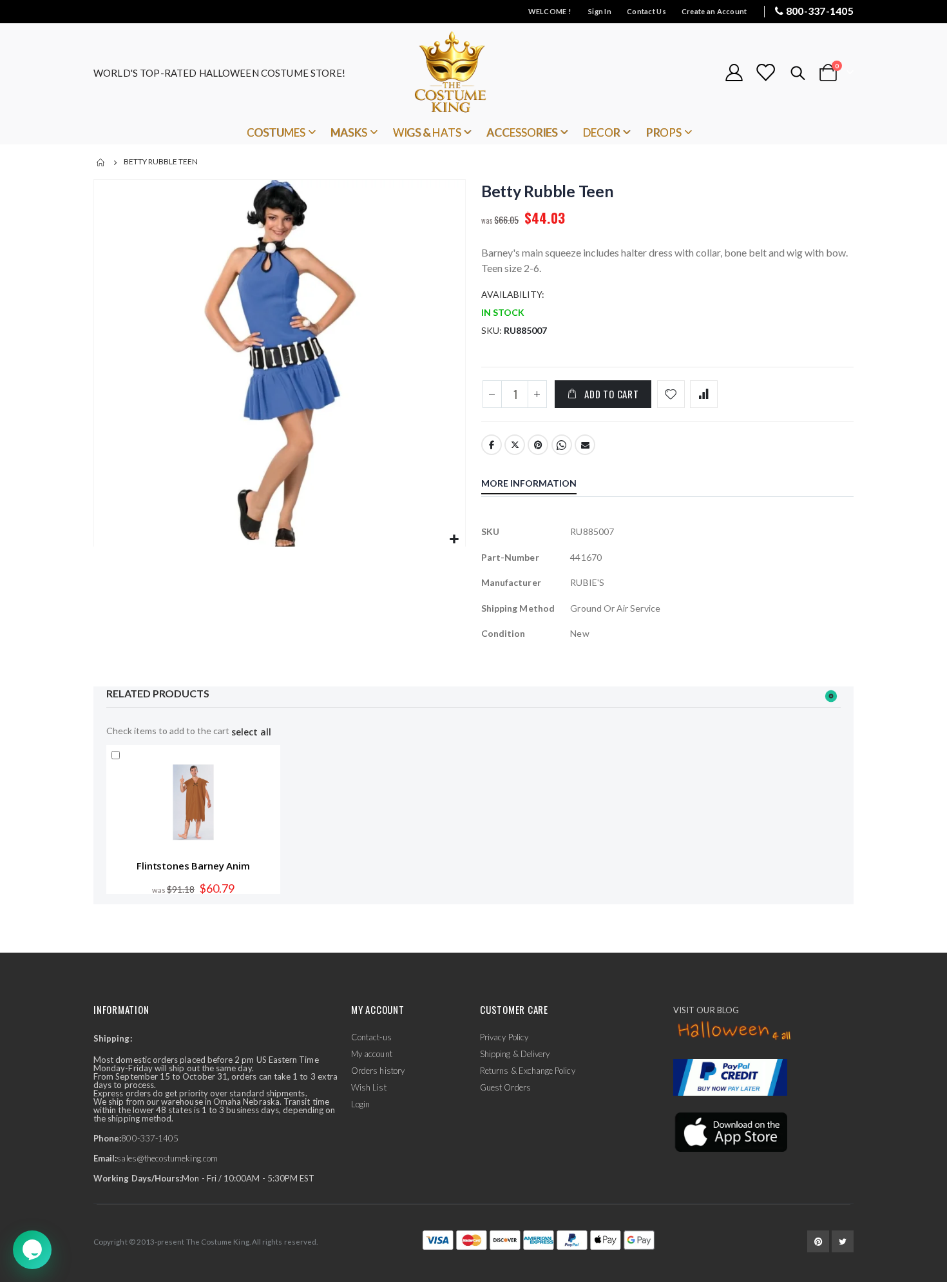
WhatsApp (561, 444)
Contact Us (646, 11)
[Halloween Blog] (734, 1031)
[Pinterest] (818, 1241)
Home (101, 162)
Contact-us (371, 1037)
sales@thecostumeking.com (167, 1158)
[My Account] (733, 72)
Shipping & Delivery (515, 1054)
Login (360, 1104)
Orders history (378, 1070)
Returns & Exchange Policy (527, 1070)
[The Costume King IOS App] (730, 1130)
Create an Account (714, 11)
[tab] (538, 484)
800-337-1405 (820, 11)
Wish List (369, 1087)
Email (585, 444)
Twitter (514, 444)
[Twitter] (843, 1241)
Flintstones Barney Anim (193, 865)
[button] (454, 540)
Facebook (491, 444)
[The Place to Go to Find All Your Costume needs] (473, 72)
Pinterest (538, 444)
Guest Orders (505, 1087)
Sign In (599, 11)
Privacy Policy (504, 1037)
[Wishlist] (765, 72)
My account (371, 1054)
